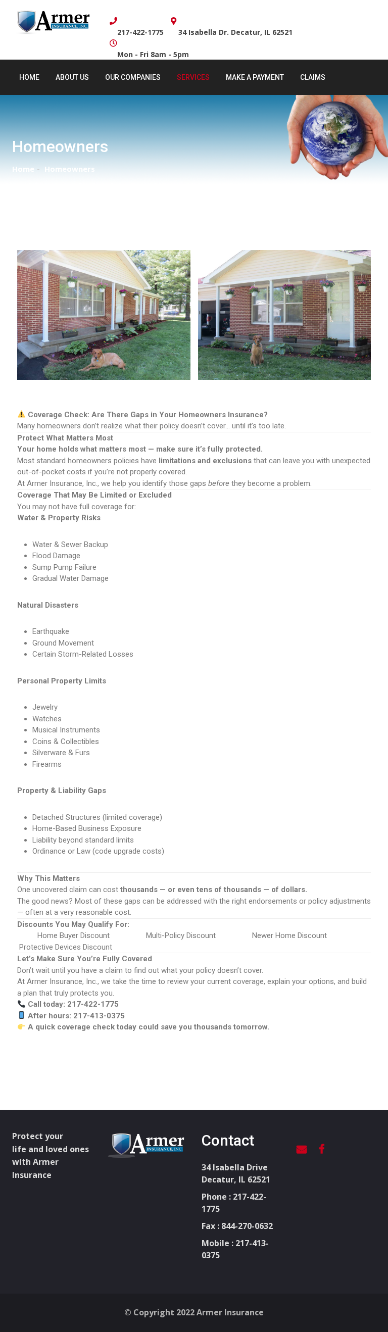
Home (29, 77)
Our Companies (133, 77)
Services (193, 77)
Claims (312, 77)
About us (72, 77)
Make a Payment (255, 77)
